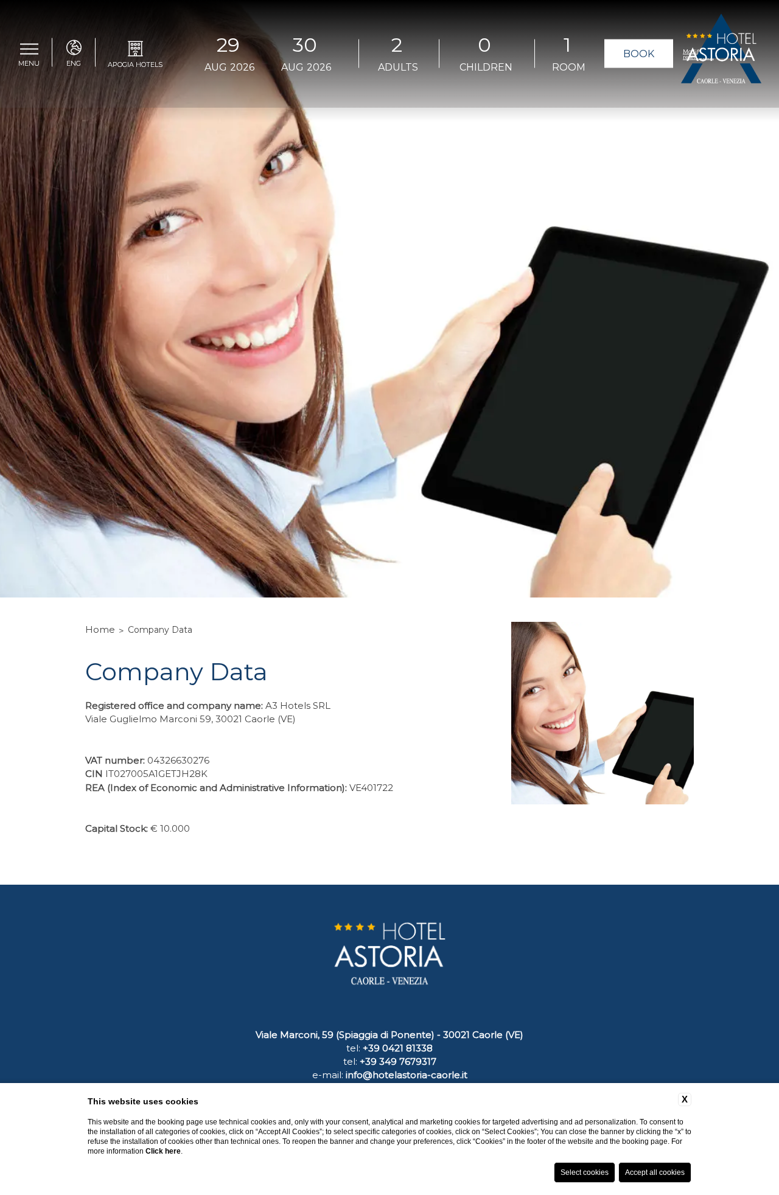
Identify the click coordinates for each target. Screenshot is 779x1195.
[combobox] (396, 53)
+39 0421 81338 (398, 1048)
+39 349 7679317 (398, 1061)
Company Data (160, 629)
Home (100, 629)
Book (638, 54)
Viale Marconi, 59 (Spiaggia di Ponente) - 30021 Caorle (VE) (389, 1034)
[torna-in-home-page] (721, 54)
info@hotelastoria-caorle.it (406, 1075)
